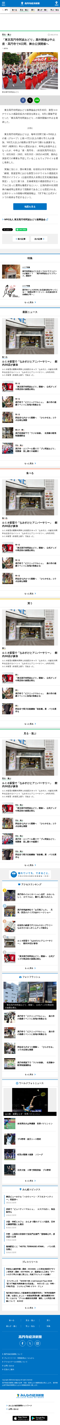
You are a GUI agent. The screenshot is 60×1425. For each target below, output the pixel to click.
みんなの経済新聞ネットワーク (30, 1396)
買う (33, 10)
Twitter (30, 1343)
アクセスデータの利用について (15, 1362)
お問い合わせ (9, 1366)
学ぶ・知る (55, 10)
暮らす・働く (43, 10)
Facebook (22, 1343)
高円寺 (6, 48)
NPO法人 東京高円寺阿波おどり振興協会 (24, 219)
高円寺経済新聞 (30, 3)
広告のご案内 (9, 1369)
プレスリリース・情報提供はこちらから (19, 1358)
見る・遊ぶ (24, 10)
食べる (14, 10)
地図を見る (30, 206)
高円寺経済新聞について (13, 1354)
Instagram (37, 1343)
